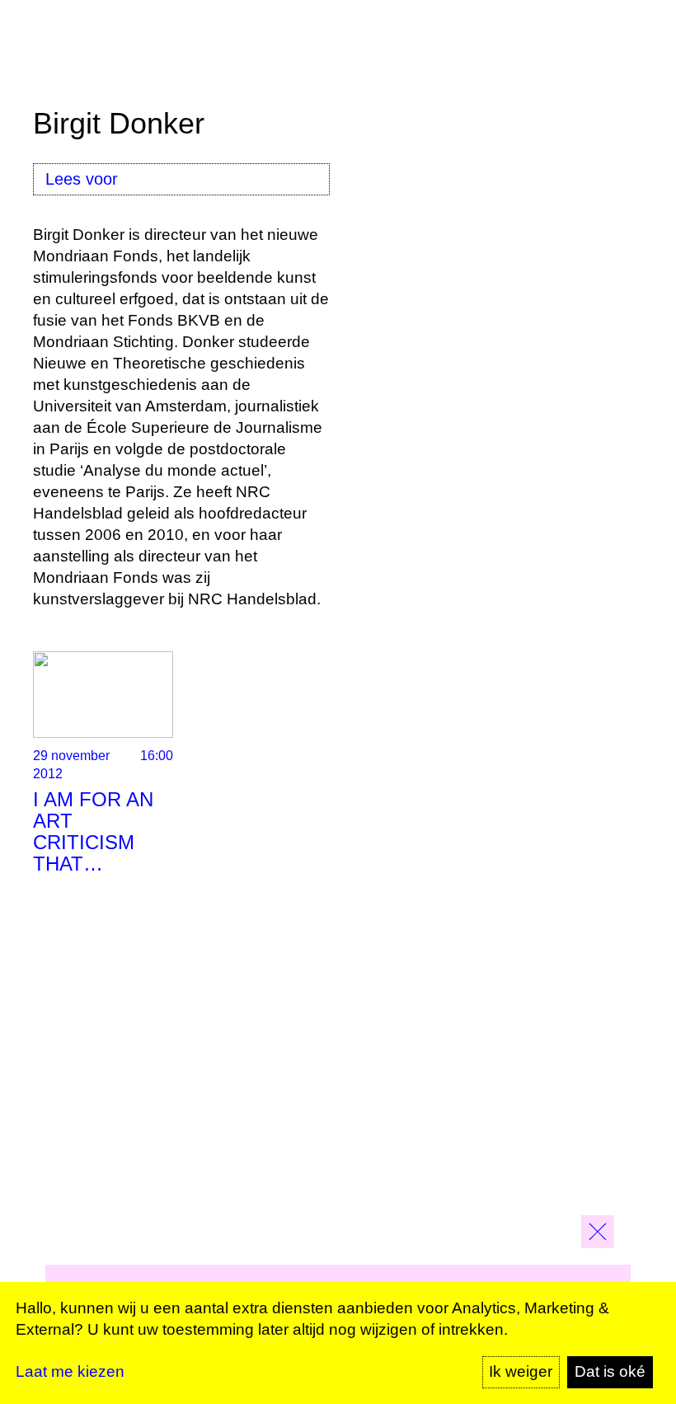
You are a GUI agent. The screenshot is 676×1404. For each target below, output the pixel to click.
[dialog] (338, 1343)
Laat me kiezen (70, 1371)
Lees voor (81, 179)
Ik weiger (520, 1371)
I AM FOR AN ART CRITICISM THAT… (93, 831)
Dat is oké (610, 1371)
